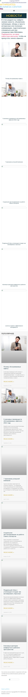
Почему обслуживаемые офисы (14, 78)
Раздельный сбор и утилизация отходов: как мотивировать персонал (12, 591)
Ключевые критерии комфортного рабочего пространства (12, 647)
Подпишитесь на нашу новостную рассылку (10, 35)
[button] (14, 10)
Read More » (9, 381)
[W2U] (7, 689)
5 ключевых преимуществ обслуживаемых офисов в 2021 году (13, 421)
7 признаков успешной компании (14, 162)
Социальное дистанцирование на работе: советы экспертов (14, 534)
